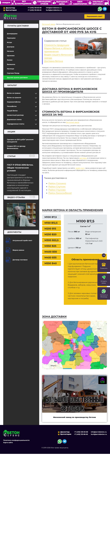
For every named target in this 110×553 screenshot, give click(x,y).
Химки (9, 60)
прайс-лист (80, 168)
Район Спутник (57, 186)
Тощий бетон (12, 111)
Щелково (11, 56)
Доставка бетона (53, 61)
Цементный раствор (15, 115)
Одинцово (11, 38)
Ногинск (10, 51)
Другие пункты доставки (17, 77)
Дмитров (10, 47)
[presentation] (30, 156)
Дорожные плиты (14, 119)
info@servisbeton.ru (54, 8)
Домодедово (12, 34)
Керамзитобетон (14, 102)
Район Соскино (57, 183)
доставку (83, 158)
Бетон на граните (14, 98)
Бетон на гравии (13, 93)
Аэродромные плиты (15, 124)
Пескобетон (12, 106)
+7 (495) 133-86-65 (34, 10)
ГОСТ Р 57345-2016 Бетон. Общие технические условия (20, 168)
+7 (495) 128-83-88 (34, 8)
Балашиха (11, 64)
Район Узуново (57, 190)
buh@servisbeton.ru (54, 10)
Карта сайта (8, 442)
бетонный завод (72, 122)
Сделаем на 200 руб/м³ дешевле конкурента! (20, 141)
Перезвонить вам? (94, 16)
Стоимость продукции (56, 45)
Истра (9, 42)
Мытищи (10, 69)
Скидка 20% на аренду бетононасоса (16, 147)
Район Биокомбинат (60, 193)
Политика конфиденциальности (16, 440)
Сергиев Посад (13, 73)
